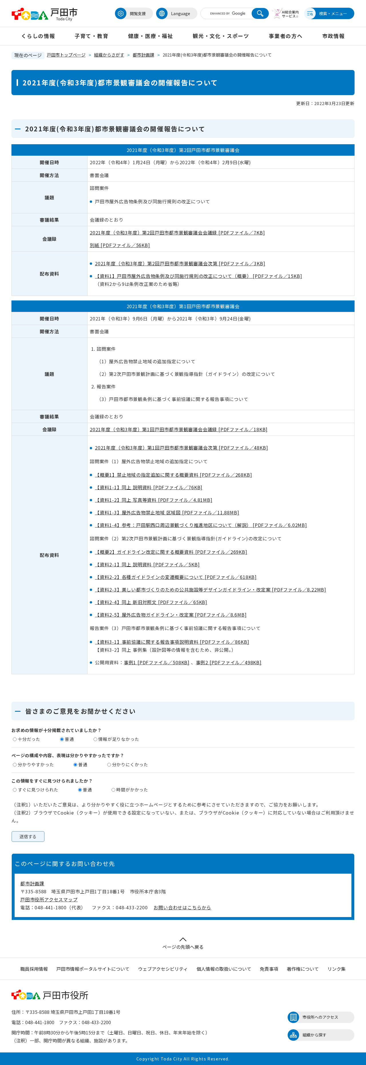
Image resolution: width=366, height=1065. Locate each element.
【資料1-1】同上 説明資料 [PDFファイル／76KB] (148, 487)
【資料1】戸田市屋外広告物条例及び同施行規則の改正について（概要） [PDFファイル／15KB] (198, 275)
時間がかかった (132, 790)
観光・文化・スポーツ (221, 35)
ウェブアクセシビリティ (163, 968)
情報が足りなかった (118, 739)
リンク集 (336, 968)
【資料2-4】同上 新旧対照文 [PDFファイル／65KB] (151, 602)
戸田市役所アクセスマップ (49, 899)
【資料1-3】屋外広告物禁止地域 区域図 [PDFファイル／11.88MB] (167, 512)
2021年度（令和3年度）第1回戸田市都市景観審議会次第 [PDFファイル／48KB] (181, 447)
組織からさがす (109, 55)
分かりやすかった (36, 764)
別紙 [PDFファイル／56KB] (120, 245)
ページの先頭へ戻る (183, 946)
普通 (69, 739)
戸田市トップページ (66, 55)
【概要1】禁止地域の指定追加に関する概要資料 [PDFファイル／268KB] (173, 474)
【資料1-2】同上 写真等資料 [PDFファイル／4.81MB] (153, 499)
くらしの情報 (38, 35)
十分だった (29, 739)
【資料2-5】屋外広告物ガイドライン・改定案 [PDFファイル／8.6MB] (170, 614)
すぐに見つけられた (38, 790)
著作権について (303, 968)
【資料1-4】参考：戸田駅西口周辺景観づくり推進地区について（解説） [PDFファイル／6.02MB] (201, 525)
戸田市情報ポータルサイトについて (93, 968)
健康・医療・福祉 (150, 35)
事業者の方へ (286, 35)
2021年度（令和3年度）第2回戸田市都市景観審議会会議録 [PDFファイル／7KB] (177, 232)
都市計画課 (143, 55)
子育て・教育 (92, 35)
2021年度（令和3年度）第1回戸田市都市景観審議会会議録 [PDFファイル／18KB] (179, 429)
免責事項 (269, 968)
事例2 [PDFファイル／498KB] (229, 662)
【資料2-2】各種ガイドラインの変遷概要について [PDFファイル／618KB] (176, 576)
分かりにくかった (130, 764)
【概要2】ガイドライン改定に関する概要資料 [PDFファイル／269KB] (171, 551)
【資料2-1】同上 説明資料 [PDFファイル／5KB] (147, 564)
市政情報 (333, 35)
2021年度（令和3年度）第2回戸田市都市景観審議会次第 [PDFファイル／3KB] (180, 263)
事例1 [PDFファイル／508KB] (157, 662)
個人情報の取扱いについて (223, 968)
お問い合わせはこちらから (182, 907)
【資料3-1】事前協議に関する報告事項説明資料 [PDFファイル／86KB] (172, 641)
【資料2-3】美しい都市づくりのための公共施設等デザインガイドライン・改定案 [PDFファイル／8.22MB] (210, 589)
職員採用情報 (34, 968)
